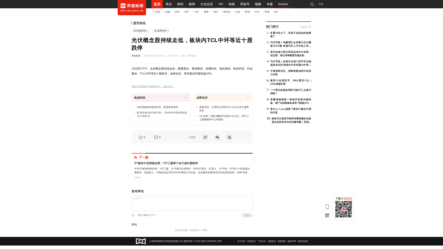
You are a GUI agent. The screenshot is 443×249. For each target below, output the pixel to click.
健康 (206, 11)
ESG (257, 11)
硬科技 (226, 11)
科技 (157, 11)
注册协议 (272, 241)
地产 (186, 11)
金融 (167, 11)
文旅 (237, 11)
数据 (247, 11)
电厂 (276, 11)
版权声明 (292, 241)
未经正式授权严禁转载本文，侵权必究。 (153, 86)
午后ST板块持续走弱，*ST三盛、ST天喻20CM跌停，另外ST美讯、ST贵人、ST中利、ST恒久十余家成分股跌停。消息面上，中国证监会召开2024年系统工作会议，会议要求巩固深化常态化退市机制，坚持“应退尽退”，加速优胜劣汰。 (192, 172)
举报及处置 (303, 241)
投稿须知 (282, 241)
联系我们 (251, 241)
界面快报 (136, 55)
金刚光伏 (162, 30)
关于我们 (241, 241)
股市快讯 (139, 23)
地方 (216, 11)
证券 (177, 11)
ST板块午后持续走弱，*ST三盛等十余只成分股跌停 (166, 163)
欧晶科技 (141, 30)
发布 (247, 215)
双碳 (267, 11)
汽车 (196, 11)
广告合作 (261, 241)
